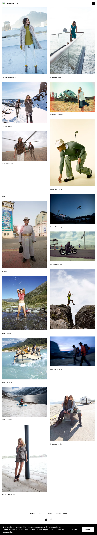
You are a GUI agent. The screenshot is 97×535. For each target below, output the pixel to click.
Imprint (32, 513)
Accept (88, 529)
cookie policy (8, 532)
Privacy (50, 513)
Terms (41, 513)
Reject (75, 529)
